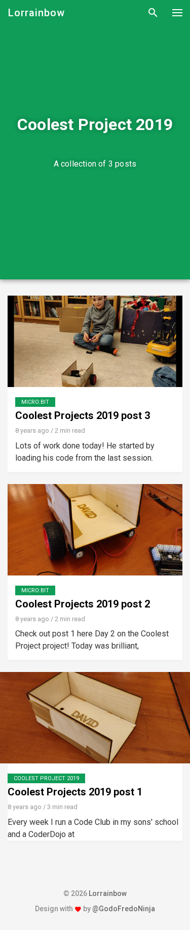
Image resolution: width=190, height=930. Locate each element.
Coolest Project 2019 (46, 778)
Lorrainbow (36, 13)
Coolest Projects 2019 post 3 (82, 415)
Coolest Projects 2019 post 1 (75, 792)
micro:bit (35, 402)
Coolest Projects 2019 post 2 (82, 604)
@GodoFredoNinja (123, 909)
